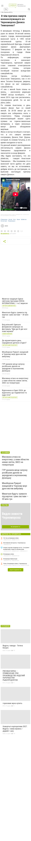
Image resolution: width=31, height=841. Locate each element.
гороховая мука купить (12, 703)
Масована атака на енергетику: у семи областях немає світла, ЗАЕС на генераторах (15, 380)
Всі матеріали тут (15, 527)
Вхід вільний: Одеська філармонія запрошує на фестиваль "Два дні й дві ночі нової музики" (14, 328)
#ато (14, 219)
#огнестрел (4, 221)
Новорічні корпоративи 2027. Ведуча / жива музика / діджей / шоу (15, 728)
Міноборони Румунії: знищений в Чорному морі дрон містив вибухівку (15, 354)
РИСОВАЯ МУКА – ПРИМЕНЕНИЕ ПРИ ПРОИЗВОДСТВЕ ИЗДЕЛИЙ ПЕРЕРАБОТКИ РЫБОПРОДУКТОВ (14, 675)
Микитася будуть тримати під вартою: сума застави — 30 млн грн (15, 314)
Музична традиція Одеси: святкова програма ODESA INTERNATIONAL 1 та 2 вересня (15, 301)
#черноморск (11, 221)
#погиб (10, 219)
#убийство (24, 219)
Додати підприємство (15, 570)
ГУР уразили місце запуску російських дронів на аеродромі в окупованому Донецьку (13, 367)
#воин (18, 219)
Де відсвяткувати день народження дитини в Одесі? (14, 341)
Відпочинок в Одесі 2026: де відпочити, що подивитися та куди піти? (14, 392)
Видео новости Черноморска (12, 515)
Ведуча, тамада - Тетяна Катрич (13, 646)
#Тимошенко (4, 219)
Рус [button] (6, 9)
